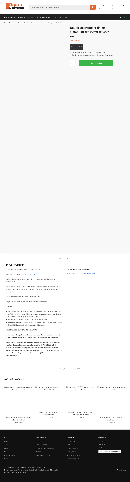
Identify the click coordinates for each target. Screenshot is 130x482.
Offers (6, 459)
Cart (68, 445)
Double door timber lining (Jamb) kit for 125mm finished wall (111, 419)
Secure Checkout (72, 448)
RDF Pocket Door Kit (30, 274)
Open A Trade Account (43, 455)
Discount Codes (9, 455)
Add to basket (96, 63)
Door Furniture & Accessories (17, 23)
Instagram (101, 444)
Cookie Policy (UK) (73, 459)
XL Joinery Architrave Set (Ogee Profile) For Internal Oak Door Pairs (80, 413)
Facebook (101, 441)
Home (5, 23)
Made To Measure (41, 445)
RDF (78, 369)
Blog (5, 452)
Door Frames (31, 23)
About (6, 445)
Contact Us (113, 9)
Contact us (7, 448)
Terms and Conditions (74, 455)
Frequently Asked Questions (45, 448)
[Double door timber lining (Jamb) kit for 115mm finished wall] (18, 400)
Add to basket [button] (18, 427)
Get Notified (80, 427)
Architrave (60, 369)
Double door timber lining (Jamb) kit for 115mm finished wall (18, 419)
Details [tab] (60, 258)
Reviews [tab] (67, 258)
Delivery (38, 441)
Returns (38, 452)
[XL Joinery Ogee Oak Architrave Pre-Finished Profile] (49, 397)
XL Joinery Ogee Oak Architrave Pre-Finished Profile (49, 413)
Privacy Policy (71, 452)
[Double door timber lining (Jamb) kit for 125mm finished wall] (112, 400)
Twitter (100, 448)
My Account (102, 9)
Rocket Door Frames (88, 273)
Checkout (122, 9)
